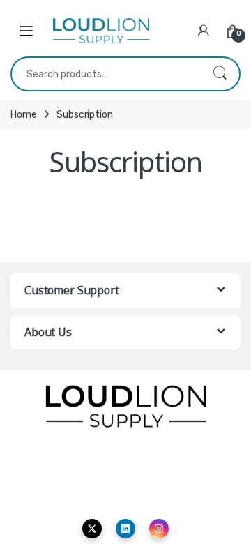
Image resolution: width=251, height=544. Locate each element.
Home (23, 115)
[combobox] (106, 74)
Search (219, 74)
